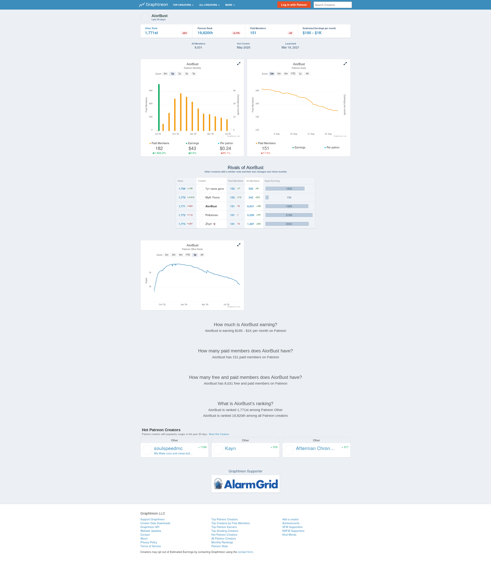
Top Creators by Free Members (230, 523)
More (229, 5)
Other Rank (151, 28)
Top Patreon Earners (224, 527)
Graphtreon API (149, 527)
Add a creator (290, 519)
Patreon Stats (219, 546)
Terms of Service (150, 546)
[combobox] (333, 5)
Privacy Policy (148, 542)
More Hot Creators (219, 434)
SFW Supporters (292, 527)
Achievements (290, 523)
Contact (145, 534)
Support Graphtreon (152, 519)
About (143, 538)
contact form (245, 552)
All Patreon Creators (223, 538)
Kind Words (289, 534)
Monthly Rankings (222, 542)
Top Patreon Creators (224, 519)
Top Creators (182, 5)
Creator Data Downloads (155, 523)
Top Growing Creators (224, 531)
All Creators (208, 5)
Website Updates (150, 531)
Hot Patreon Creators (224, 534)
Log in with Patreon (294, 5)
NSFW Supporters (293, 531)
